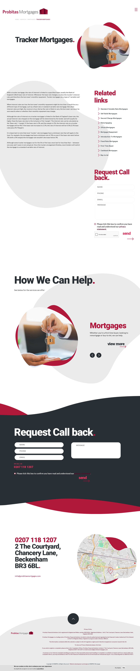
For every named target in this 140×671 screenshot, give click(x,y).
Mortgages (31, 19)
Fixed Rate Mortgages (109, 141)
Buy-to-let (104, 155)
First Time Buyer (107, 146)
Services (23, 19)
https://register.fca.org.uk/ (86, 638)
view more (116, 350)
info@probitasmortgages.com (28, 576)
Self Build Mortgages (109, 114)
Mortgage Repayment (109, 132)
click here (98, 645)
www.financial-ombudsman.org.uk (100, 654)
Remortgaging (106, 123)
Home (17, 19)
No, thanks (118, 667)
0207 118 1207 (23, 467)
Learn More (40, 668)
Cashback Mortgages (109, 151)
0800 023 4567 (129, 654)
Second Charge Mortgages (111, 118)
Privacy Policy (88, 629)
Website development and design (79, 664)
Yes (124, 667)
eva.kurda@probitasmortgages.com (98, 649)
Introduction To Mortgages (111, 137)
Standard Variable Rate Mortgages (114, 109)
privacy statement (82, 473)
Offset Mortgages (108, 127)
